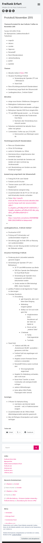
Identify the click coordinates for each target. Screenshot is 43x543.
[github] (10, 11)
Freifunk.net (8, 466)
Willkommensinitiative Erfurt (13, 464)
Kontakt (16, 484)
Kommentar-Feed (11, 520)
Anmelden (9, 512)
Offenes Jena (8, 472)
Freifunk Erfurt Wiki (10, 459)
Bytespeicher (8, 461)
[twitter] (6, 11)
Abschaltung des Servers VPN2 (26, 500)
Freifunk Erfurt (12, 4)
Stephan (9, 484)
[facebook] (3, 11)
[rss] (13, 11)
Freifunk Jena (8, 470)
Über (15, 491)
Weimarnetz (8, 468)
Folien (22, 73)
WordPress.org (10, 523)
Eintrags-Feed (10, 516)
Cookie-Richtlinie (16, 534)
